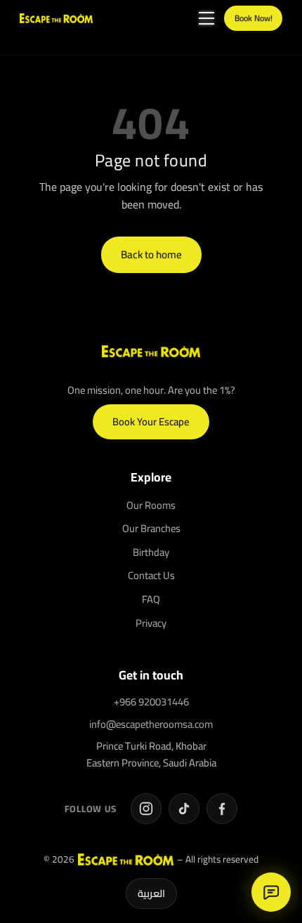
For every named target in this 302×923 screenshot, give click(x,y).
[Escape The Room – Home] (56, 18)
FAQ (151, 599)
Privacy (151, 622)
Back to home (151, 254)
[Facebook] (221, 808)
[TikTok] (184, 808)
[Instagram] (146, 808)
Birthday (151, 552)
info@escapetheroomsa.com (151, 724)
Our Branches (151, 528)
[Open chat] (271, 892)
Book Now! (254, 18)
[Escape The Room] (151, 351)
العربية (151, 893)
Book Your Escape (151, 421)
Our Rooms (151, 505)
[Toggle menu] (206, 18)
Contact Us (151, 575)
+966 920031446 (151, 701)
